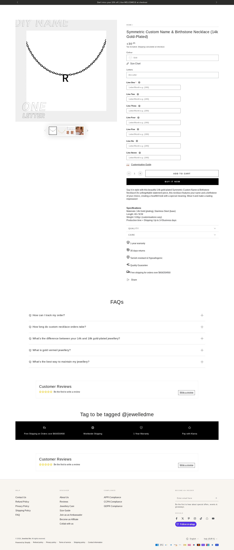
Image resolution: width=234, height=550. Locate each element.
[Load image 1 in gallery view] (53, 131)
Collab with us (66, 524)
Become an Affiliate (69, 519)
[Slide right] (216, 2)
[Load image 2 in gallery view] (62, 131)
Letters (129, 70)
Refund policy (38, 542)
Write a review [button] (186, 392)
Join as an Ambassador (71, 515)
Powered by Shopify (22, 542)
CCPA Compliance (113, 502)
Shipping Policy (23, 510)
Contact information (95, 542)
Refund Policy (22, 502)
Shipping (141, 47)
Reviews (64, 502)
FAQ (17, 515)
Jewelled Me (26, 539)
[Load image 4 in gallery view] (80, 131)
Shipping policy (79, 542)
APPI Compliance (112, 497)
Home (129, 25)
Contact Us (20, 497)
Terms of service (65, 542)
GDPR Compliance (113, 506)
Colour (129, 52)
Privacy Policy (22, 506)
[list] (117, 431)
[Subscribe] (217, 498)
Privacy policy (51, 542)
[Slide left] (17, 2)
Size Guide (65, 510)
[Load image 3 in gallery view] (71, 131)
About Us (64, 497)
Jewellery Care (67, 506)
